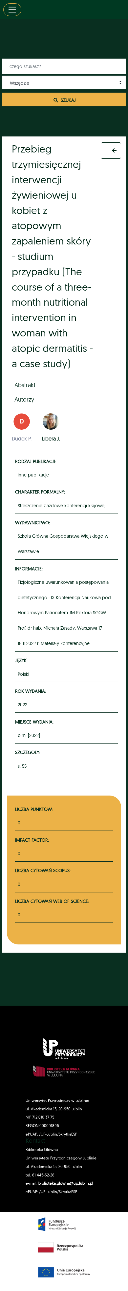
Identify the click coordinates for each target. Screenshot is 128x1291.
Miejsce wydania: (35, 722)
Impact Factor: (32, 840)
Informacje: (30, 568)
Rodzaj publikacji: (36, 461)
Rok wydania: (31, 691)
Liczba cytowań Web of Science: (52, 901)
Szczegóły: (28, 752)
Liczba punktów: (34, 809)
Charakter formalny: (41, 491)
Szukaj (67, 100)
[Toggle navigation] (12, 9)
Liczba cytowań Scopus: (43, 870)
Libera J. (51, 438)
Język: (22, 660)
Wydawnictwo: (33, 522)
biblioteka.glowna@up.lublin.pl (65, 1183)
